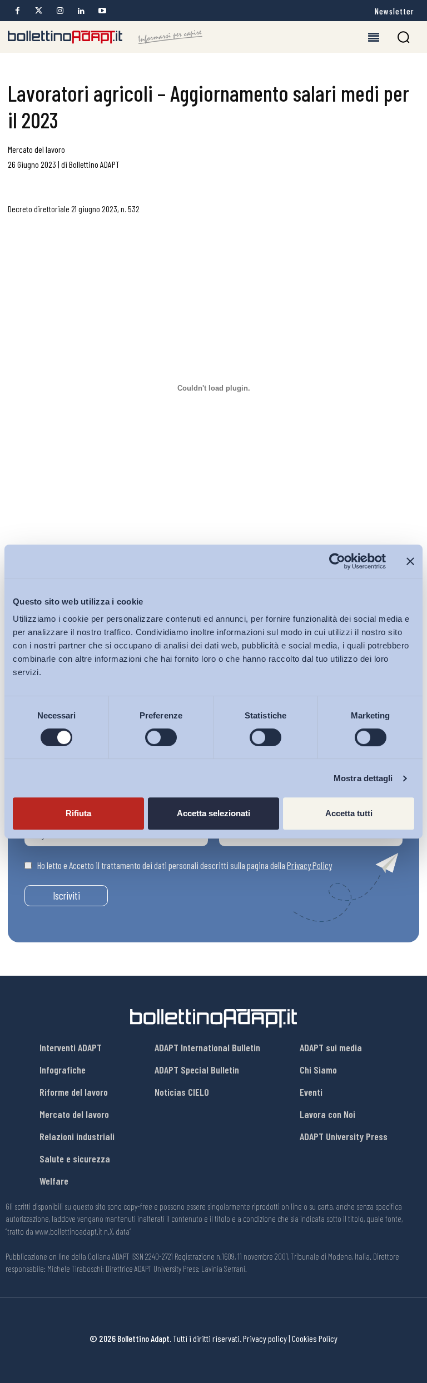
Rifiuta (78, 813)
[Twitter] (38, 11)
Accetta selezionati (213, 813)
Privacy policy (265, 1338)
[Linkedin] (81, 11)
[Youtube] (102, 11)
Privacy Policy (309, 865)
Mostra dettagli (363, 778)
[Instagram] (59, 11)
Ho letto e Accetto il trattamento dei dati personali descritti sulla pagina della (184, 865)
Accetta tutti (349, 813)
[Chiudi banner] (410, 561)
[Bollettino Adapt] (105, 37)
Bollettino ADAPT (94, 164)
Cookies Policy (314, 1338)
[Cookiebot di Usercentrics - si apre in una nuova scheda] (337, 561)
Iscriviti (66, 895)
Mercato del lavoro (36, 149)
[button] (403, 37)
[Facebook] (17, 11)
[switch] (161, 737)
